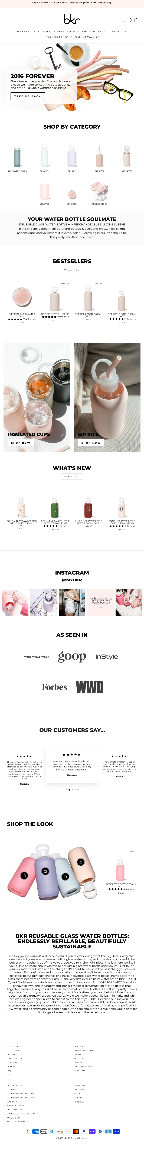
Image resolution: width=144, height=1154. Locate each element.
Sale (72, 31)
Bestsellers (28, 31)
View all (72, 269)
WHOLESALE (80, 1071)
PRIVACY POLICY (14, 1110)
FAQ (9, 1071)
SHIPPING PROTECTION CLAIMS (21, 1098)
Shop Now (21, 442)
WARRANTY (12, 1102)
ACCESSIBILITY (13, 1118)
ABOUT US (78, 1059)
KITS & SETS (12, 1055)
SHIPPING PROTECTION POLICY (21, 1094)
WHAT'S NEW (13, 1046)
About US (118, 31)
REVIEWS (11, 1067)
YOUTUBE (78, 1098)
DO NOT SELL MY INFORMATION (21, 1114)
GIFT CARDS (12, 1062)
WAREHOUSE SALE (15, 1059)
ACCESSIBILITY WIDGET (17, 1122)
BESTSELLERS (13, 1051)
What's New (53, 31)
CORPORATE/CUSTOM (84, 1067)
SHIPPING (11, 1090)
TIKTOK (77, 1094)
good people (60, 1008)
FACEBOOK (79, 1090)
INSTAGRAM (79, 1086)
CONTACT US (80, 1055)
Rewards (91, 37)
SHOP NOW (91, 442)
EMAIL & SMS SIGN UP (84, 1051)
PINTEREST (79, 1102)
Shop (87, 31)
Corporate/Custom (62, 37)
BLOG (9, 1075)
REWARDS (78, 1046)
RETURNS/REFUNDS (16, 1086)
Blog (102, 31)
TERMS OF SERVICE (16, 1106)
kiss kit (131, 979)
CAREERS (78, 1062)
